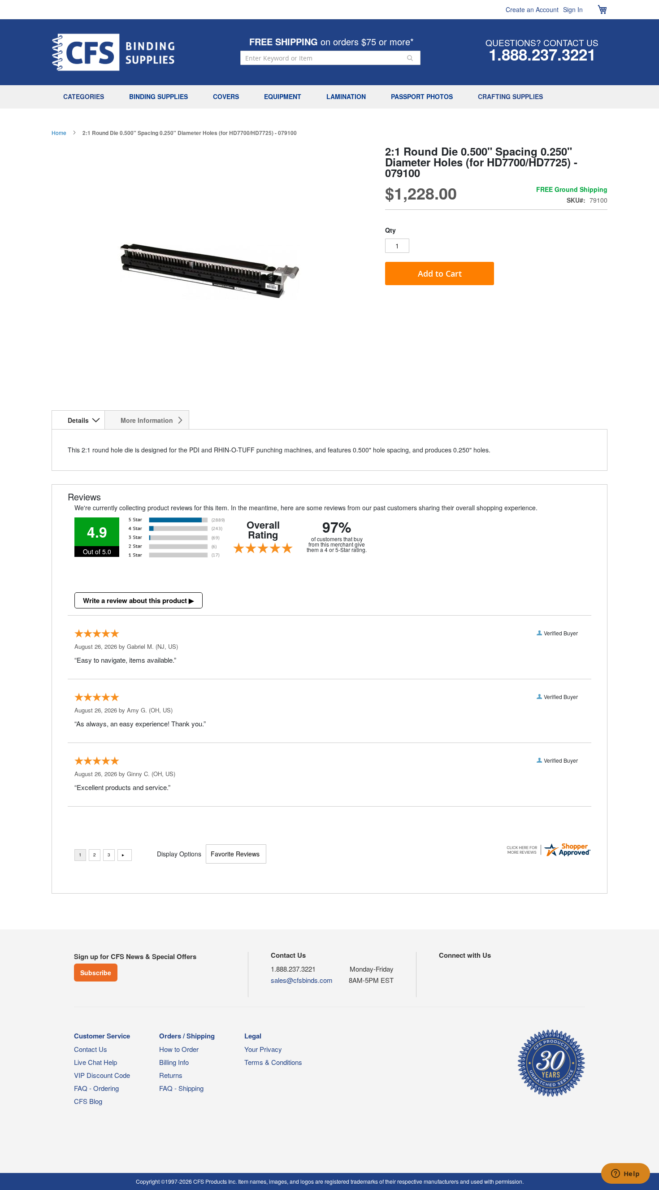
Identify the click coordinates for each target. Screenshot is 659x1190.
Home (59, 132)
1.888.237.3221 (542, 54)
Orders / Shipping (187, 1036)
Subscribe (95, 972)
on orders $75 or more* (331, 41)
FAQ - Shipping (181, 1088)
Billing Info (174, 1062)
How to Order (179, 1049)
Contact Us (90, 1049)
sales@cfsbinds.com (302, 980)
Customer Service (102, 1036)
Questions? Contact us (542, 42)
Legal (252, 1036)
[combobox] (330, 58)
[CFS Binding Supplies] (113, 52)
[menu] (329, 97)
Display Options (179, 853)
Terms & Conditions (273, 1062)
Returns (170, 1075)
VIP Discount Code (102, 1075)
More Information (147, 420)
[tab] (78, 419)
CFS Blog (88, 1101)
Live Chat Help (95, 1062)
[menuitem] (86, 97)
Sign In (573, 9)
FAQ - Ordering (96, 1088)
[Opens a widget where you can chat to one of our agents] (625, 1174)
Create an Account (532, 9)
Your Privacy (263, 1049)
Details (78, 420)
